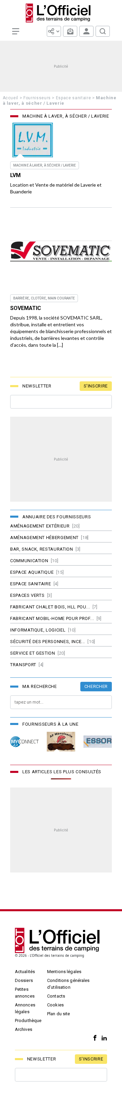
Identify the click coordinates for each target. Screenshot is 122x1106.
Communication (29, 560)
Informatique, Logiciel (37, 630)
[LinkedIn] (102, 1038)
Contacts (56, 996)
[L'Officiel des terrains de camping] (61, 12)
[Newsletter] (70, 31)
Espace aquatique (32, 572)
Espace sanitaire (73, 98)
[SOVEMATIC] (61, 251)
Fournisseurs (37, 98)
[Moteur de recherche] (103, 31)
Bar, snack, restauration (41, 549)
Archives (23, 1029)
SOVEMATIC (25, 308)
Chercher (96, 686)
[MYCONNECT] (24, 742)
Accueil (11, 98)
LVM (15, 175)
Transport (23, 664)
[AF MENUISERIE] (61, 742)
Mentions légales (64, 971)
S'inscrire (96, 385)
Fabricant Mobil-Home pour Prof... (52, 618)
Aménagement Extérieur (40, 526)
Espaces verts (27, 595)
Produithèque (28, 1020)
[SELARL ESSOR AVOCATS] (97, 742)
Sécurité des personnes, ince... (47, 641)
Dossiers (24, 980)
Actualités (25, 971)
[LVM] (32, 140)
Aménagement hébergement (44, 537)
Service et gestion (32, 653)
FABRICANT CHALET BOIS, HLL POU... (50, 606)
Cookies (55, 1004)
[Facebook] (93, 1038)
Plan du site (58, 1013)
